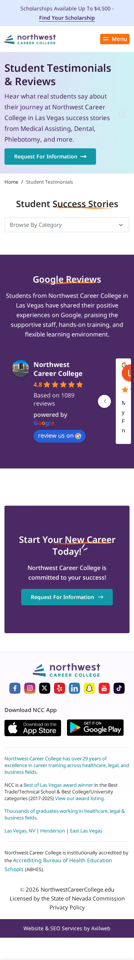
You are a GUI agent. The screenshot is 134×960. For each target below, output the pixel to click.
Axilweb (101, 928)
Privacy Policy (67, 907)
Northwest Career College (58, 369)
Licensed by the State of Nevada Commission (67, 898)
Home (11, 181)
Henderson (52, 830)
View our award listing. (80, 798)
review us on (56, 435)
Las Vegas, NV (19, 830)
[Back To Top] (16, 921)
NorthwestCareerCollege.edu (77, 889)
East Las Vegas (86, 830)
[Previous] (104, 401)
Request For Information (45, 156)
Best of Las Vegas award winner (58, 785)
